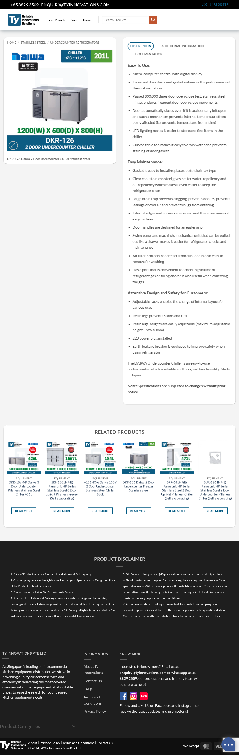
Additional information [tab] (182, 46)
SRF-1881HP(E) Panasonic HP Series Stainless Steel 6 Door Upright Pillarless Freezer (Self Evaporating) (62, 490)
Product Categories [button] (20, 726)
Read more (23, 510)
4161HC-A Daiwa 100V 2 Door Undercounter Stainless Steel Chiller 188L (100, 488)
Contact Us (93, 680)
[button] (214, 4)
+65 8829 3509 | (26, 4)
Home (50, 19)
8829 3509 (128, 678)
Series (74, 19)
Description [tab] (140, 46)
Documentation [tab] (148, 54)
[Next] (231, 481)
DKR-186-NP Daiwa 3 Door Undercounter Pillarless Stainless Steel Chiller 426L (24, 488)
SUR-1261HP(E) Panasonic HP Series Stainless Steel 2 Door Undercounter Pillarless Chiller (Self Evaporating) (215, 490)
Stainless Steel (33, 42)
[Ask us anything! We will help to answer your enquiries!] (228, 744)
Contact (87, 19)
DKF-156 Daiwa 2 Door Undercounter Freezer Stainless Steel (139, 486)
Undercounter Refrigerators (74, 42)
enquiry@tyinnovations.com (75, 4)
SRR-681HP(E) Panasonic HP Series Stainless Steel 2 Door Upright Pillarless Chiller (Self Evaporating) (177, 490)
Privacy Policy (95, 711)
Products (60, 19)
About (32, 743)
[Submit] (153, 20)
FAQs (88, 689)
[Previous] (7, 481)
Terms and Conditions (78, 743)
